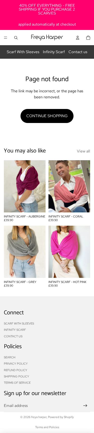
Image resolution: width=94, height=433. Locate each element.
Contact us (77, 51)
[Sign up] (85, 406)
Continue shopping (47, 115)
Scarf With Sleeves (23, 51)
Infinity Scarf (54, 51)
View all (83, 151)
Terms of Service (17, 383)
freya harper (39, 417)
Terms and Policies (47, 427)
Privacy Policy (16, 364)
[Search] (16, 37)
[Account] (77, 37)
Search (9, 357)
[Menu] (5, 37)
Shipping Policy (16, 376)
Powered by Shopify (61, 417)
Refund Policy (15, 370)
